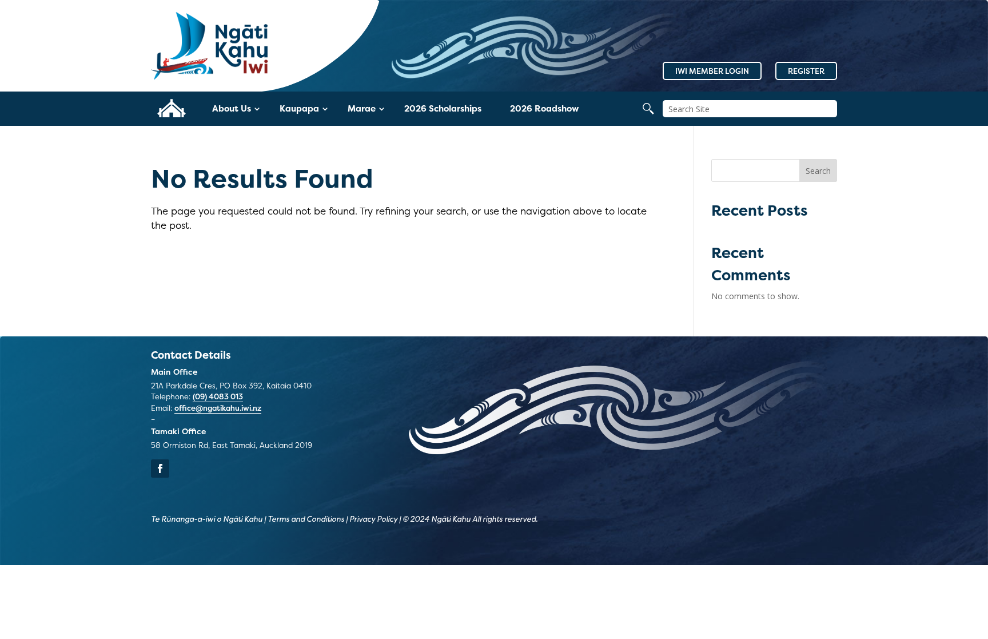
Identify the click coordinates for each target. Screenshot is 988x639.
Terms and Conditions (306, 519)
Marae (362, 108)
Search (818, 170)
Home (171, 108)
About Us (231, 108)
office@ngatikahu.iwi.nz (217, 408)
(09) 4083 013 (218, 396)
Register (806, 71)
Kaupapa (299, 108)
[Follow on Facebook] (160, 468)
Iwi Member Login (712, 71)
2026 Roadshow (544, 108)
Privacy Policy (373, 519)
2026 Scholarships (442, 108)
